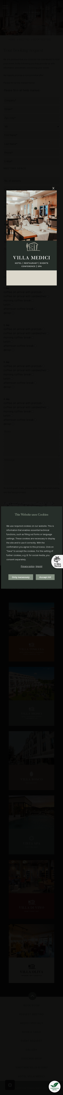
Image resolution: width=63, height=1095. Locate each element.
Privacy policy (28, 566)
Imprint (39, 566)
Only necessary (21, 577)
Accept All (45, 577)
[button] (55, 1087)
